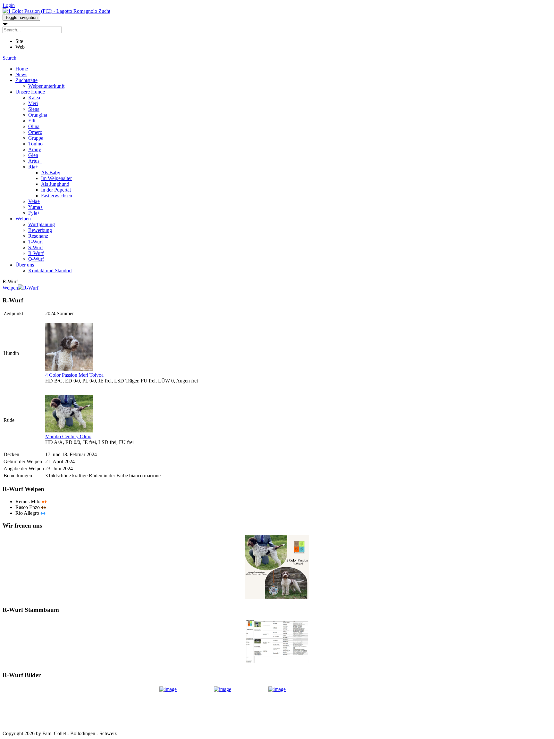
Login (9, 5)
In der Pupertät (56, 190)
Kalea (34, 97)
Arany (34, 149)
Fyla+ (34, 213)
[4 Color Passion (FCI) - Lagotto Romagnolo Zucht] (56, 11)
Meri (33, 103)
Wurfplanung (41, 224)
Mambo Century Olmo (68, 436)
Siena (33, 109)
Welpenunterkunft (46, 86)
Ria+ (33, 166)
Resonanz (38, 236)
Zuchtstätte (26, 80)
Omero (35, 132)
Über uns (24, 264)
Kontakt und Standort (50, 270)
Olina (33, 126)
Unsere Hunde (30, 91)
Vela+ (34, 201)
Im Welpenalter (56, 178)
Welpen (23, 218)
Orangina (37, 115)
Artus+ (35, 161)
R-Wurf (36, 253)
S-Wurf (35, 247)
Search (9, 58)
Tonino (35, 143)
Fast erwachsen (56, 195)
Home (21, 68)
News (21, 74)
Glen (33, 155)
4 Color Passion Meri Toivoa (74, 375)
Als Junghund (55, 184)
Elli (31, 120)
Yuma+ (35, 207)
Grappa (35, 138)
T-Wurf (35, 241)
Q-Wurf (36, 259)
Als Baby (50, 172)
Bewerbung (40, 230)
